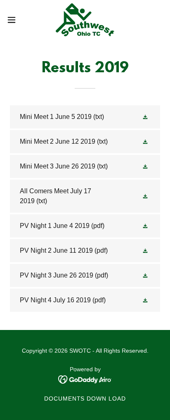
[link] (85, 19)
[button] (15, 20)
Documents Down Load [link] (85, 398)
